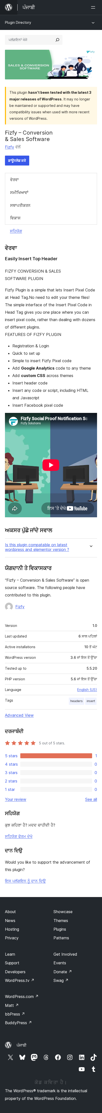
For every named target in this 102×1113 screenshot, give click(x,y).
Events (59, 962)
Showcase (63, 911)
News (10, 920)
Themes (60, 920)
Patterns (61, 937)
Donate (62, 971)
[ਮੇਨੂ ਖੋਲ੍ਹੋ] (94, 7)
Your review (15, 799)
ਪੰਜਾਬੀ (21, 1045)
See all (91, 799)
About (10, 911)
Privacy (12, 937)
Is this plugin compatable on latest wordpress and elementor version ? (37, 547)
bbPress (15, 1014)
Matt (12, 1005)
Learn (10, 954)
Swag (61, 980)
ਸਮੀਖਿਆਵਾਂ (19, 192)
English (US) (87, 689)
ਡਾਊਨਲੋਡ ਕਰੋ (17, 160)
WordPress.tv (19, 980)
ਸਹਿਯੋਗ (16, 231)
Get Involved (65, 954)
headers (76, 701)
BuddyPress (18, 1022)
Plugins (59, 929)
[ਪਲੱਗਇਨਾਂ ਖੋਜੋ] (57, 40)
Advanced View (19, 715)
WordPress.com (22, 996)
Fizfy (9, 146)
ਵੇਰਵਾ (14, 179)
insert (91, 701)
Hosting (12, 929)
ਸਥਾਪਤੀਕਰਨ (20, 205)
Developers (15, 971)
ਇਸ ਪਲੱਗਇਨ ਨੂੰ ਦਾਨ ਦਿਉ (25, 880)
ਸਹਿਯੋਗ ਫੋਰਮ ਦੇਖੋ (18, 836)
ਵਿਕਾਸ (15, 217)
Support (12, 962)
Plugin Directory (18, 22)
